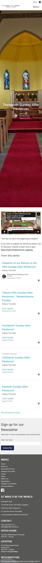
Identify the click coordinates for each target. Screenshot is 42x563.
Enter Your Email (6, 440)
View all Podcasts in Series (10, 413)
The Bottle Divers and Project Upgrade (14, 505)
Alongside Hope (6, 501)
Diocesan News (7, 486)
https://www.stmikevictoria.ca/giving (17, 250)
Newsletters (5, 481)
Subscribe (7, 448)
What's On (4, 479)
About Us (4, 466)
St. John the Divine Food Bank (11, 511)
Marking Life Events (8, 471)
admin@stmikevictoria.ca (10, 527)
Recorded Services (8, 469)
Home (3, 464)
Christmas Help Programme (10, 508)
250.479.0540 (6, 525)
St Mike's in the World (8, 484)
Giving (3, 474)
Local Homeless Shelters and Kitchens (14, 515)
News (3, 476)
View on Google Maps (9, 551)
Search (35, 2)
